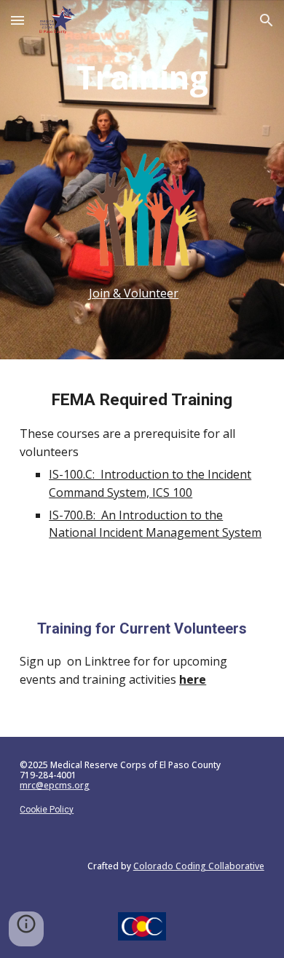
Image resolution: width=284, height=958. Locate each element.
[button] (17, 20)
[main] (142, 77)
